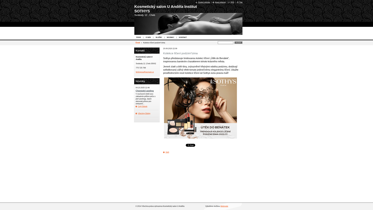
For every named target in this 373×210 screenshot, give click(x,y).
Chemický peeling (145, 91)
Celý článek (142, 106)
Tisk (240, 2)
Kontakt (183, 37)
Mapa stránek (220, 2)
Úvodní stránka (204, 2)
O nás (148, 37)
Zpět (167, 152)
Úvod (138, 37)
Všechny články (144, 113)
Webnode (224, 206)
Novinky (170, 37)
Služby (159, 37)
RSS (232, 2)
